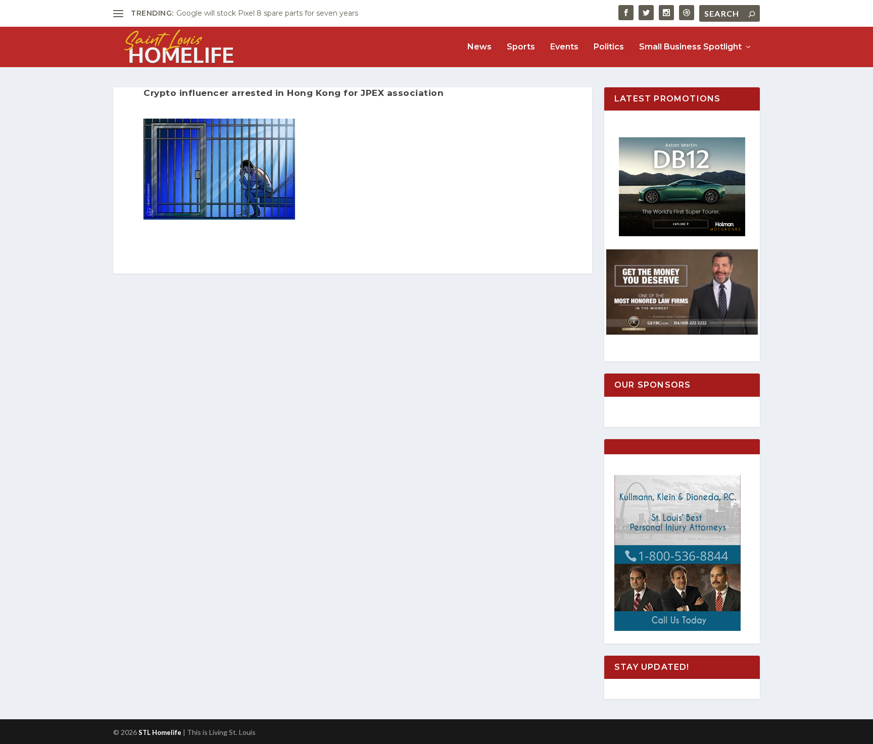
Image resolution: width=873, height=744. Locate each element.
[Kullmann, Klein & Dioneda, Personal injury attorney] (677, 628)
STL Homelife (159, 732)
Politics (609, 47)
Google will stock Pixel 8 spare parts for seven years (267, 13)
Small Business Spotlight (690, 47)
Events (564, 47)
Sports (521, 47)
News (479, 47)
